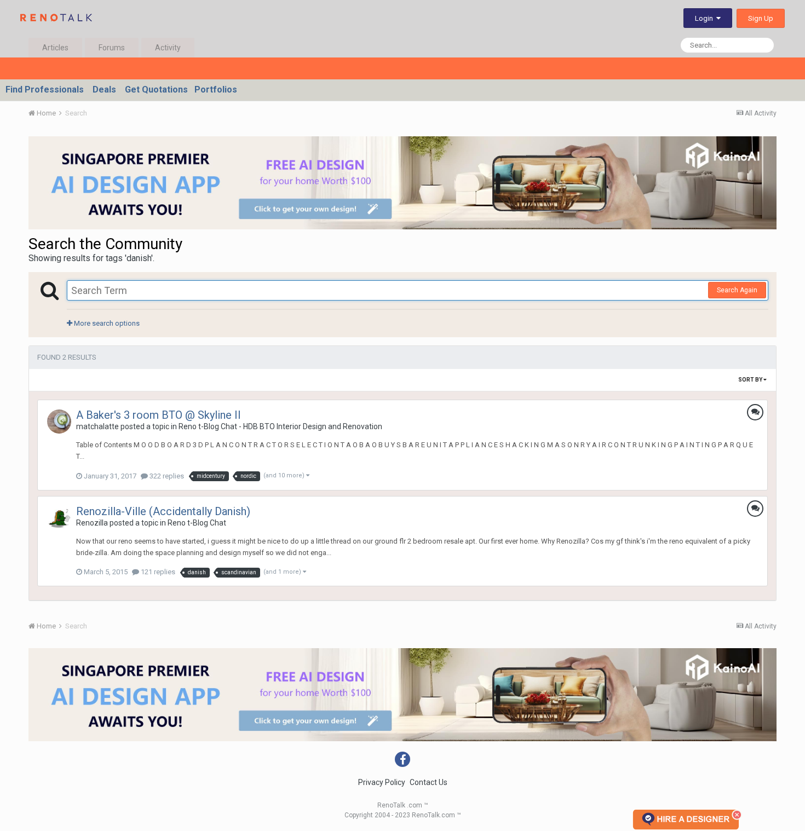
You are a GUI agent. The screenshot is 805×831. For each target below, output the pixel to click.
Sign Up (760, 18)
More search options (106, 323)
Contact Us (428, 782)
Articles (55, 47)
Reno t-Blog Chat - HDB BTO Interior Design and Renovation (280, 426)
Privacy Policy (381, 782)
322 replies (166, 476)
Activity (168, 47)
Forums (112, 47)
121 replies (157, 572)
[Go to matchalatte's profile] (59, 421)
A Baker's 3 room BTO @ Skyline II (158, 415)
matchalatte (97, 426)
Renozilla (92, 522)
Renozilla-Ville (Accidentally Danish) (163, 511)
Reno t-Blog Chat (197, 522)
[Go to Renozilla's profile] (59, 518)
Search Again (737, 290)
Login (705, 18)
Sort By (750, 380)
